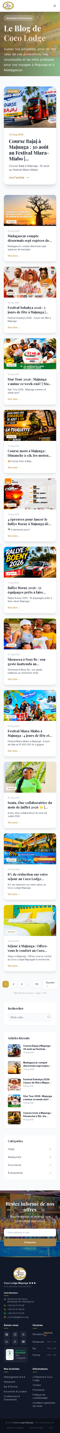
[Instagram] (15, 1334)
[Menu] (54, 5)
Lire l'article (16, 177)
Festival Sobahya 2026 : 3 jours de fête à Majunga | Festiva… (26, 312)
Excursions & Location (15, 1391)
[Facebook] (7, 1334)
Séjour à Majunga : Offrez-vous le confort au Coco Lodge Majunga (28, 950)
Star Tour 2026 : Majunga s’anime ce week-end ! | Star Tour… (29, 383)
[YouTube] (23, 1342)
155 (37, 984)
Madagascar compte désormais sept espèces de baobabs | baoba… (28, 240)
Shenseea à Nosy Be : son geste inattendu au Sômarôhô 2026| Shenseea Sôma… (28, 666)
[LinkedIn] (7, 1342)
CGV (51, 1428)
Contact (37, 1385)
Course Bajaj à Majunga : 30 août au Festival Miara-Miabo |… (29, 150)
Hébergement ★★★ (14, 1377)
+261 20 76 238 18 (15, 1309)
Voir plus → (14, 255)
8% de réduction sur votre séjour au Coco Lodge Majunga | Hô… (28, 878)
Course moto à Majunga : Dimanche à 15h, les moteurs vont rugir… (30, 455)
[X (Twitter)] (23, 1334)
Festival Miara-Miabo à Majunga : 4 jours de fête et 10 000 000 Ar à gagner (28, 735)
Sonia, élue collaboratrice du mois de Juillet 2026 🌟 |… (30, 804)
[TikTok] (15, 1342)
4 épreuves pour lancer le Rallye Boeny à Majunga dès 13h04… (29, 523)
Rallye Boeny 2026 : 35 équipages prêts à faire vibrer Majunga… (25, 592)
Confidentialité (36, 1428)
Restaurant (9, 1381)
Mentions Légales (15, 1428)
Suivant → (50, 984)
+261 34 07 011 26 (15, 1305)
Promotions (38, 1389)
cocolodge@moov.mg (17, 1317)
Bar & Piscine (11, 1386)
